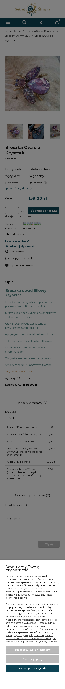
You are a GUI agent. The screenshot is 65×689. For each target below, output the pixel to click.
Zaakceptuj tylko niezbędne (33, 649)
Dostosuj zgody (33, 659)
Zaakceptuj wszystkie (32, 668)
